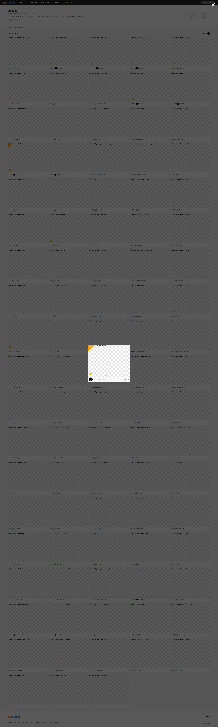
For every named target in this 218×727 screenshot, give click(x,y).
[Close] (213, 4)
